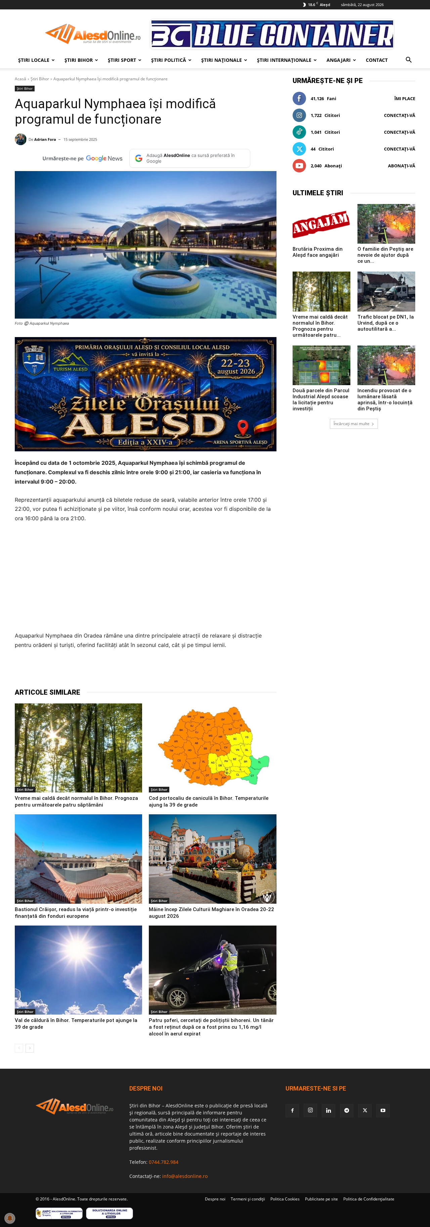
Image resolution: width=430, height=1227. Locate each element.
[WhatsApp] (120, 671)
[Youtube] (383, 1110)
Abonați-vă (401, 166)
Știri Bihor (78, 60)
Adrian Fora (45, 139)
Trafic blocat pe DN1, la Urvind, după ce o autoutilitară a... (385, 323)
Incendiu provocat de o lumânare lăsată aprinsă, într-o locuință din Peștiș (385, 399)
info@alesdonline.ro (185, 1176)
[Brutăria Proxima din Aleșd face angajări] (321, 224)
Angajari (339, 60)
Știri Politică (168, 60)
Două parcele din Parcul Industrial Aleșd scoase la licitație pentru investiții (321, 399)
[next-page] (30, 1048)
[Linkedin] (135, 671)
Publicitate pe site (321, 1199)
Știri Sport (122, 60)
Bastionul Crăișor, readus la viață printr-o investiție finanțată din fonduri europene (76, 912)
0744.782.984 (163, 1162)
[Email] (151, 671)
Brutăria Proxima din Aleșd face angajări (318, 252)
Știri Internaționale (284, 60)
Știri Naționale (221, 60)
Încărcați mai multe (352, 423)
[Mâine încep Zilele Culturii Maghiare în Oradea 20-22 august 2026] (212, 859)
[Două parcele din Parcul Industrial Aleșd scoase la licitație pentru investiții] (321, 365)
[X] (89, 671)
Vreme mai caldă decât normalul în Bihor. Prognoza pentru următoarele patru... (320, 326)
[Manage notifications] (9, 1218)
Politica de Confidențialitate (368, 1199)
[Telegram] (105, 671)
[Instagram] (310, 1110)
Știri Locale (33, 60)
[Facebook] (74, 671)
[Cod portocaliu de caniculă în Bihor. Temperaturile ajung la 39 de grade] (212, 748)
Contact (377, 60)
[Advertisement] (145, 579)
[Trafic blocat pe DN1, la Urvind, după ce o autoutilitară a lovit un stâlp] (386, 291)
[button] (408, 60)
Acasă (20, 79)
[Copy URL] (166, 671)
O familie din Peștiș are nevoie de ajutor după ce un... (385, 255)
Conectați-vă (399, 115)
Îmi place (404, 98)
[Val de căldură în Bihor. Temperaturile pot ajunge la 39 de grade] (78, 970)
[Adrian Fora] (22, 139)
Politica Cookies (285, 1199)
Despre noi (215, 1199)
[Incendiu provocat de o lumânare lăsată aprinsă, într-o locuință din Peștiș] (386, 365)
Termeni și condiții (248, 1199)
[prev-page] (19, 1048)
